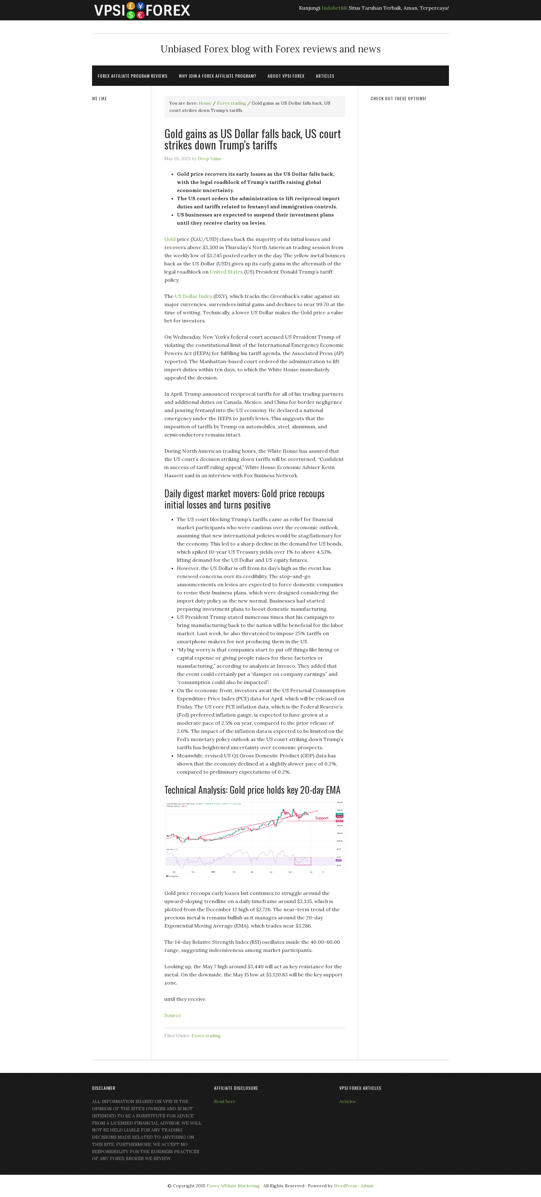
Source (172, 1015)
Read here (224, 1101)
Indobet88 (334, 8)
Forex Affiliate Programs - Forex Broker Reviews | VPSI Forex (142, 10)
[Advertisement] (410, 203)
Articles (347, 1101)
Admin (367, 1186)
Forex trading (206, 1035)
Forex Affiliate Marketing (233, 1186)
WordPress (345, 1186)
